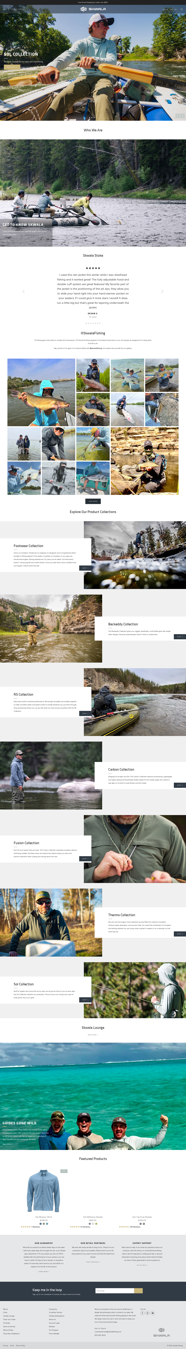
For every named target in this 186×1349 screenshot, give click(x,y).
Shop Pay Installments (11, 1334)
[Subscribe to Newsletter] (138, 1290)
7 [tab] (99, 323)
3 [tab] (94, 117)
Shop (5, 9)
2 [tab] (91, 117)
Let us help (141, 1265)
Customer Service (55, 1312)
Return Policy (20, 1345)
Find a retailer (92, 1262)
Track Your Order (9, 1319)
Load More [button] (93, 501)
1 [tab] (89, 117)
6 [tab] (97, 323)
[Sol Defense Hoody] (93, 1191)
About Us (52, 1319)
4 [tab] (96, 117)
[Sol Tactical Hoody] (142, 1191)
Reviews (52, 1326)
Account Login (54, 1323)
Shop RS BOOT (12, 70)
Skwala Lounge (18, 9)
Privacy (5, 1345)
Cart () (173, 9)
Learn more (43, 1271)
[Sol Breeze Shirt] (44, 1191)
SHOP (84, 568)
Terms (12, 1345)
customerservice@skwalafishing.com (108, 1332)
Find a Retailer (54, 1334)
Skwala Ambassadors (56, 1316)
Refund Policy (8, 1330)
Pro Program (53, 1330)
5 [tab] (95, 323)
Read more (92, 1034)
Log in (165, 9)
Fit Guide (6, 1323)
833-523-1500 (100, 1335)
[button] (41, 392)
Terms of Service (9, 1326)
